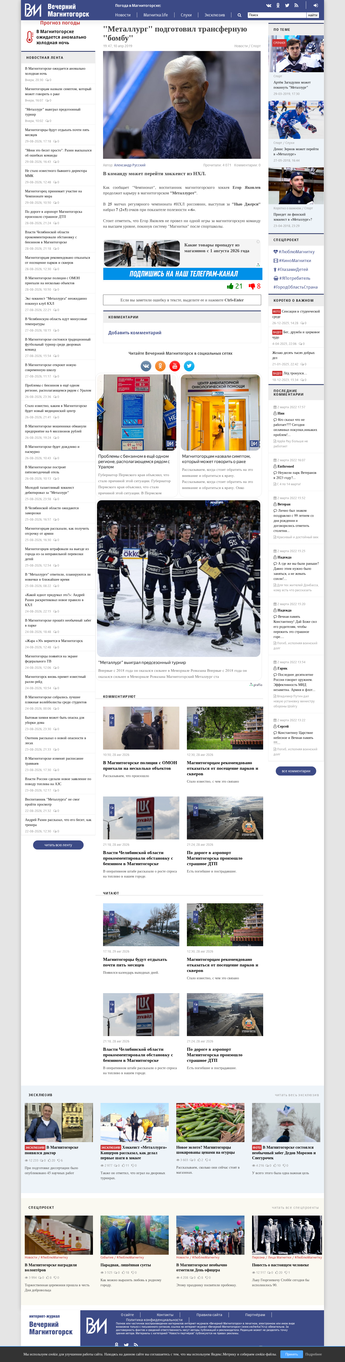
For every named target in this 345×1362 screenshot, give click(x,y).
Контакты (165, 1314)
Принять (291, 1354)
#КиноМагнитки (294, 260)
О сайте (127, 1314)
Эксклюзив (215, 14)
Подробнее (313, 1354)
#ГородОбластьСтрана (296, 287)
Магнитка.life (155, 14)
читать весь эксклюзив (297, 1095)
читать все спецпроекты (295, 1207)
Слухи (186, 14)
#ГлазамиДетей (292, 269)
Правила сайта (209, 1314)
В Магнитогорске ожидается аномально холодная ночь (61, 37)
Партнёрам (255, 1314)
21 (239, 285)
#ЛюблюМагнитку (296, 251)
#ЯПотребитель (294, 278)
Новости (123, 14)
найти (312, 15)
